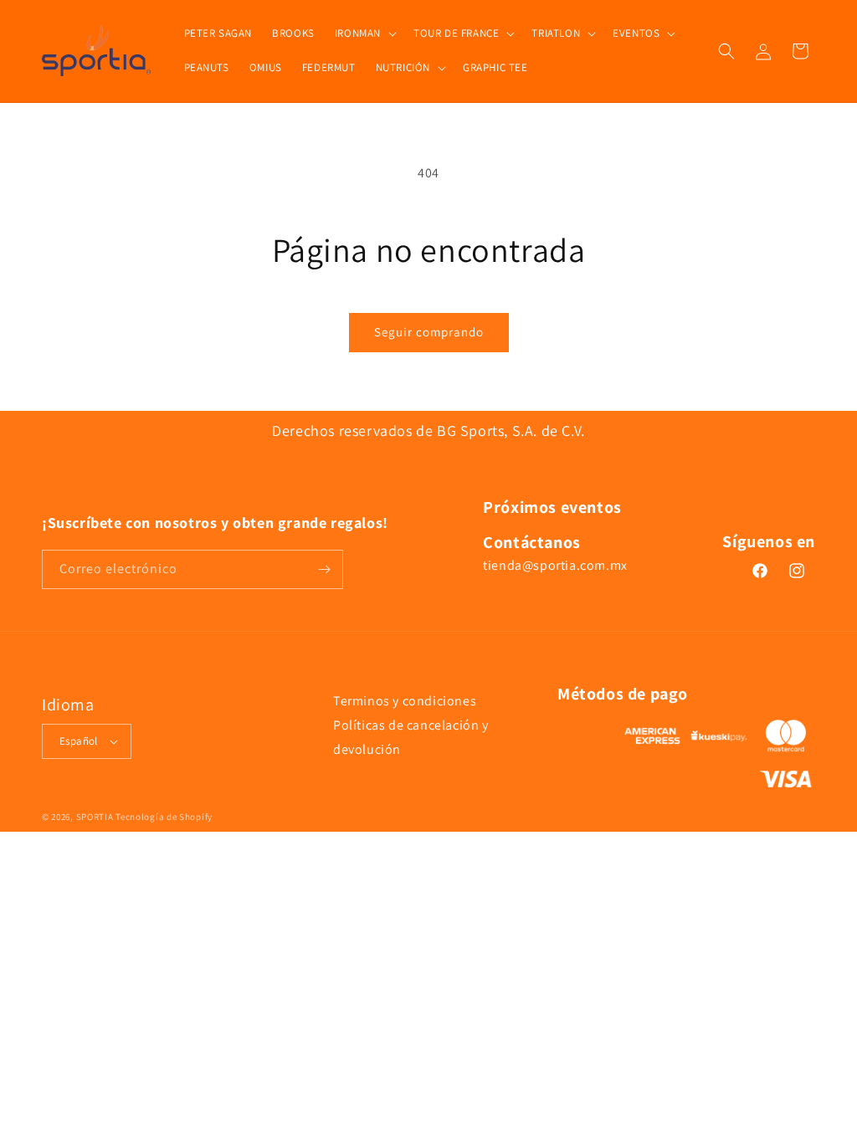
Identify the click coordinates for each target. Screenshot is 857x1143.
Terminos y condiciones (404, 701)
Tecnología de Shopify (164, 817)
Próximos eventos (552, 507)
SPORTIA (95, 817)
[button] (364, 34)
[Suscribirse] (323, 569)
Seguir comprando (429, 332)
